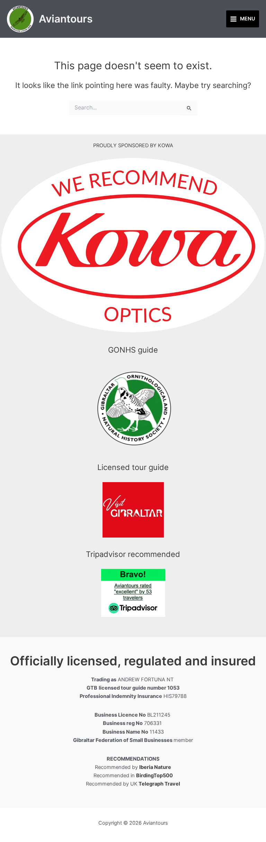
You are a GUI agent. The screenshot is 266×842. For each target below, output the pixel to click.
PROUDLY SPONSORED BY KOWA (133, 145)
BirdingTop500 (154, 775)
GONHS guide (133, 349)
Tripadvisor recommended (133, 554)
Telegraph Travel (159, 784)
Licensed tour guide (133, 467)
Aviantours (66, 18)
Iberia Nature (155, 767)
